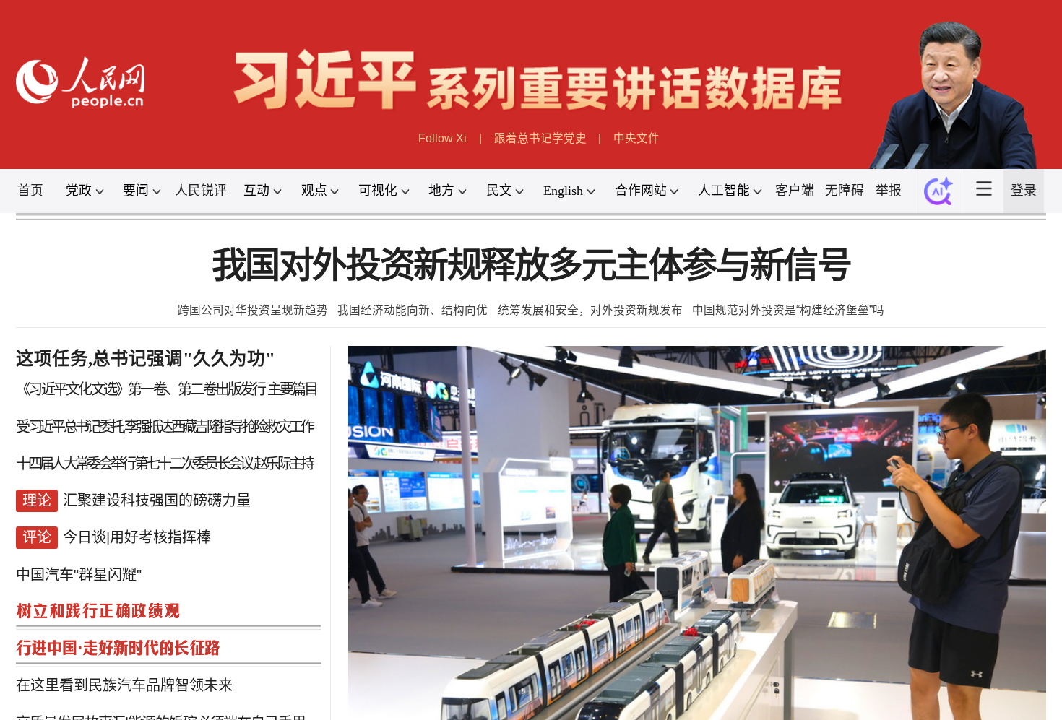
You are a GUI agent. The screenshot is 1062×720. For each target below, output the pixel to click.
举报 (889, 190)
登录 (1024, 190)
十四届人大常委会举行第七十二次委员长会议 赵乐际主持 (164, 464)
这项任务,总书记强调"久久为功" (145, 358)
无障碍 (844, 190)
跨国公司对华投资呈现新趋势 (253, 310)
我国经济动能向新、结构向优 (412, 310)
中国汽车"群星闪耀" (79, 575)
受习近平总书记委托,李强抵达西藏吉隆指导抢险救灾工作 (164, 427)
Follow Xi (442, 138)
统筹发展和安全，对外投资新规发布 (590, 310)
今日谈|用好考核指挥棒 (137, 537)
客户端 (794, 190)
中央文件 (636, 138)
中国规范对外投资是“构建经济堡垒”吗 (788, 310)
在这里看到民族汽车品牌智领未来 (124, 685)
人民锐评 (201, 190)
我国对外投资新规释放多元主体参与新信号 (531, 265)
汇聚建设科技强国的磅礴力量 (157, 500)
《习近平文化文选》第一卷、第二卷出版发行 (140, 389)
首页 (30, 190)
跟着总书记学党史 (540, 138)
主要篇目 (292, 389)
